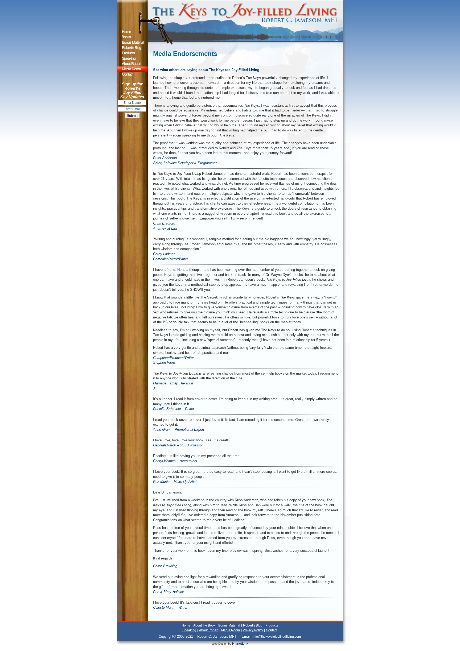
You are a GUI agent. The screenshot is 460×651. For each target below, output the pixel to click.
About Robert (208, 630)
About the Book (204, 625)
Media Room (230, 630)
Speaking (189, 630)
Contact (271, 630)
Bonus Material (229, 625)
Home (186, 625)
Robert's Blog (252, 625)
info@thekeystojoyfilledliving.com (277, 636)
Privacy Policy (253, 630)
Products (271, 625)
